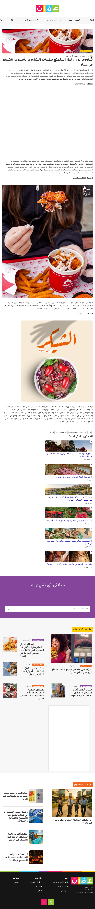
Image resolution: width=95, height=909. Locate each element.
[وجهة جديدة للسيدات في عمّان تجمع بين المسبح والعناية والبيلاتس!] (36, 816)
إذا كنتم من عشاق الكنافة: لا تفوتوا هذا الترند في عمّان (33, 671)
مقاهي (16, 883)
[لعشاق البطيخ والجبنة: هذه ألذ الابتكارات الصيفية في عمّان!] (10, 690)
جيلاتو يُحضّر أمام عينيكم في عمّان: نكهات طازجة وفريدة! (80, 693)
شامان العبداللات (82, 56)
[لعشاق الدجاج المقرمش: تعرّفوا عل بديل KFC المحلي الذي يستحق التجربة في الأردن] (10, 644)
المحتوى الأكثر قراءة (81, 436)
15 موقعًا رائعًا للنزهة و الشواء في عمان (74, 477)
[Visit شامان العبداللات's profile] (91, 56)
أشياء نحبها (74, 20)
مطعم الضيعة (85, 314)
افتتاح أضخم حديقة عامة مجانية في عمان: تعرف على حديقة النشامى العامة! (70, 499)
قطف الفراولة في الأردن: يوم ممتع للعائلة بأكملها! (69, 521)
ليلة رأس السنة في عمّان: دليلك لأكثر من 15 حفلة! (69, 564)
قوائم (91, 20)
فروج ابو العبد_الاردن (83, 178)
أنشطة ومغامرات (60, 883)
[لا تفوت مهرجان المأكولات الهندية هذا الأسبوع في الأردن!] (36, 857)
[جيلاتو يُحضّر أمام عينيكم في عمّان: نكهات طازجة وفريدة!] (58, 690)
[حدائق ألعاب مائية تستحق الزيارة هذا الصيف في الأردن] (36, 837)
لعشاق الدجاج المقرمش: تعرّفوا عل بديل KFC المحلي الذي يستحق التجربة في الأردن (32, 650)
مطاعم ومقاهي (53, 20)
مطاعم (16, 878)
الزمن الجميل (63, 887)
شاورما (41, 79)
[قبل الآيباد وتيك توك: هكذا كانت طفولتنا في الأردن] (36, 796)
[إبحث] (8, 609)
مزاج (40, 891)
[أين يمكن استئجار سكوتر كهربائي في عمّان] (72, 803)
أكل (66, 878)
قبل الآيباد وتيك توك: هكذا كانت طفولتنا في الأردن (15, 796)
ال (45, 79)
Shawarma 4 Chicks (84, 84)
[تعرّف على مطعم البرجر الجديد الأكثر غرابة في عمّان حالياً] (71, 648)
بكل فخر (64, 891)
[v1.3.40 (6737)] (82, 881)
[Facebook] (44, 902)
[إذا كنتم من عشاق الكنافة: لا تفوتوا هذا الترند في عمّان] (10, 669)
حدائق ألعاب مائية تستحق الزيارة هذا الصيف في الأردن (17, 837)
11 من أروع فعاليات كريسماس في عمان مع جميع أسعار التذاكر (69, 455)
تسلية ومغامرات (29, 20)
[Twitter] (51, 902)
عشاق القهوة (36, 883)
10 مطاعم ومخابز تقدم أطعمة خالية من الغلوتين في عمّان (69, 542)
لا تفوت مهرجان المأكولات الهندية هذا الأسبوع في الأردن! (16, 857)
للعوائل (39, 887)
